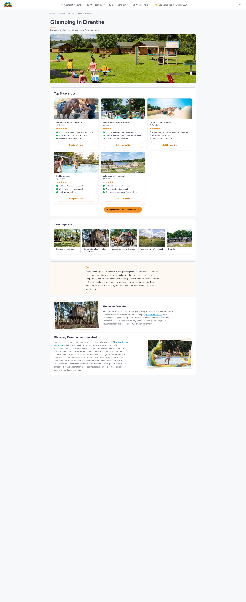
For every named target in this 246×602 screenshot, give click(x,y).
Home (52, 14)
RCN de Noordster (154, 314)
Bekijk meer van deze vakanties (123, 209)
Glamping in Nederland (65, 14)
